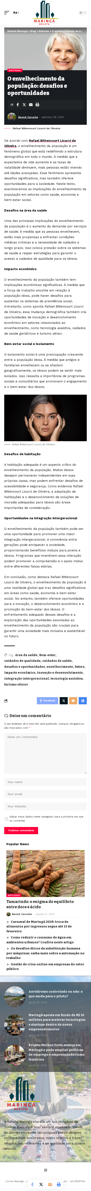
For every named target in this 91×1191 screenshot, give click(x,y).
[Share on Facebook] (18, 104)
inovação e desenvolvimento (60, 672)
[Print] (37, 104)
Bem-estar (47, 655)
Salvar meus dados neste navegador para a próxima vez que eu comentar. (46, 818)
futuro (79, 667)
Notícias (15, 70)
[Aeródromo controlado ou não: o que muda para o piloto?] (14, 996)
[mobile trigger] (7, 12)
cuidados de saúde (57, 661)
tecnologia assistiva (67, 678)
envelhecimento (60, 667)
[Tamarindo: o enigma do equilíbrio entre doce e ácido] (45, 873)
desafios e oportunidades (24, 667)
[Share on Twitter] (24, 104)
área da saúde (26, 655)
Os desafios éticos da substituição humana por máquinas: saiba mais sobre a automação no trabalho (45, 953)
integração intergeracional (26, 678)
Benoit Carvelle (28, 117)
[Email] (31, 104)
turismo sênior (16, 684)
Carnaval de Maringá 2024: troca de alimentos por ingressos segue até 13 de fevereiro (39, 926)
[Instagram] (45, 1170)
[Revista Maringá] (45, 12)
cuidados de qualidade (22, 661)
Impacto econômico (19, 672)
